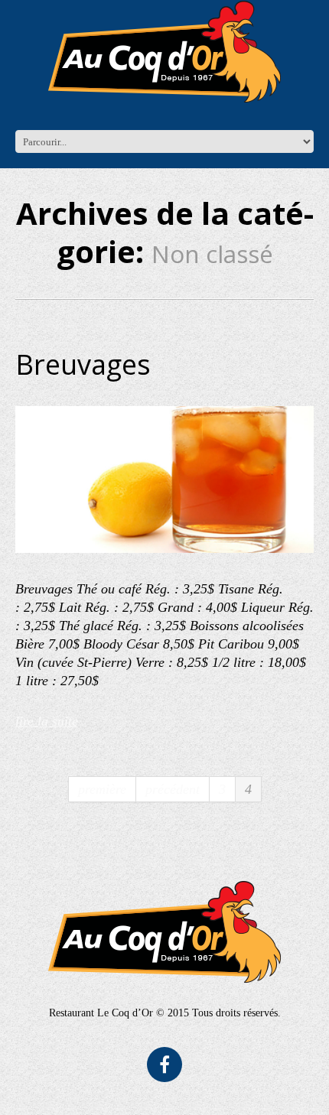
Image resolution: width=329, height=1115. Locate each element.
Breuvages (83, 364)
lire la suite (46, 721)
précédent (172, 789)
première (102, 789)
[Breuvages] (164, 479)
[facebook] (164, 1064)
